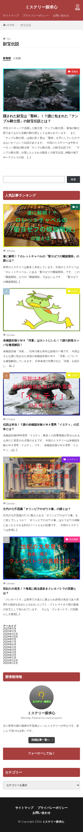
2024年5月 (9, 647)
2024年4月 (9, 649)
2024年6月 (9, 644)
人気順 (17, 58)
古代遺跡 (73, 539)
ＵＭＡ (74, 291)
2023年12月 (10, 660)
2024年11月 (10, 633)
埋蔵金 (74, 71)
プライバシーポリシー (36, 15)
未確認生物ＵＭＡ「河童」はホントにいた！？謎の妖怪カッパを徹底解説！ (41, 342)
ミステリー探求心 (41, 7)
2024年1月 (9, 657)
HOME (11, 25)
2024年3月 (9, 652)
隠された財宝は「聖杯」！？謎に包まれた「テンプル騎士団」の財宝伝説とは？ (40, 118)
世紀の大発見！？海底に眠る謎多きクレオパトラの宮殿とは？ (39, 590)
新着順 (7, 58)
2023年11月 (10, 663)
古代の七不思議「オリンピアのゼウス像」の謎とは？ (37, 508)
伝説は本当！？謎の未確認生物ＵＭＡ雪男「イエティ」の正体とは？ (41, 426)
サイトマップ (11, 15)
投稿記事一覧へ (40, 739)
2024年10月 (10, 636)
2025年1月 (9, 631)
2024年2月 (9, 655)
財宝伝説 (26, 25)
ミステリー (72, 459)
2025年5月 (9, 628)
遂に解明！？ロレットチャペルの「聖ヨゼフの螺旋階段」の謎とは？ (41, 258)
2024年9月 (9, 639)
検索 (73, 179)
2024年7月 (9, 641)
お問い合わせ (61, 15)
